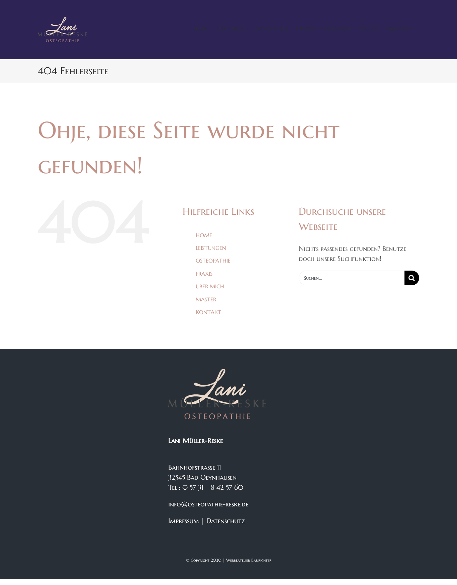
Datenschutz (225, 521)
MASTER (206, 299)
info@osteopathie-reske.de (208, 504)
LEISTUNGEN (211, 248)
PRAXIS (204, 273)
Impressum (183, 521)
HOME (204, 235)
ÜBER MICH (210, 286)
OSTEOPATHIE (213, 260)
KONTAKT (208, 312)
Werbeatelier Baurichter (248, 560)
